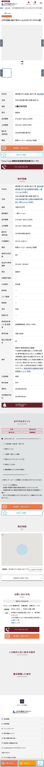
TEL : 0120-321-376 (21, 167)
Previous (1, 43)
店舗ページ (14, 623)
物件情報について (9, 733)
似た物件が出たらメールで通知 (21, 405)
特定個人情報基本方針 (10, 743)
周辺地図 (40, 94)
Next (42, 43)
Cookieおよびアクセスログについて (14, 748)
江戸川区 (7, 8)
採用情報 (6, 724)
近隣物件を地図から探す (21, 578)
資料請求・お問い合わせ (21, 148)
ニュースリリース (8, 729)
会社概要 (6, 719)
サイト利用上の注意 (9, 757)
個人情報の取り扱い (9, 738)
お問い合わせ (10, 763)
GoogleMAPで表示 (35, 569)
